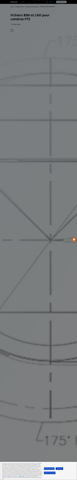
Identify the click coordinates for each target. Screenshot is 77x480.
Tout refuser (59, 468)
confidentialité (21, 476)
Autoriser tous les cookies (50, 472)
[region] (38, 471)
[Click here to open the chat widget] (74, 239)
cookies (8, 476)
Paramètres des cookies (49, 468)
